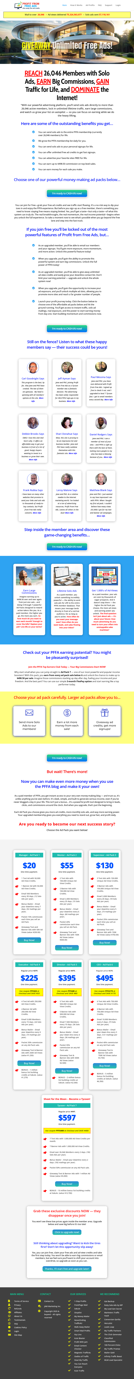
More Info (71, 401)
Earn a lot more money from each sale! (67, 726)
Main (64, 5)
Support (108, 5)
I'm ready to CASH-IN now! (67, 193)
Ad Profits (90, 5)
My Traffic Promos (112, 1349)
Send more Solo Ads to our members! (29, 726)
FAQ (100, 5)
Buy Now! (29, 940)
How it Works (76, 5)
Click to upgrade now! (67, 1232)
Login (118, 5)
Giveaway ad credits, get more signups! (104, 726)
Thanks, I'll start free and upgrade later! (67, 1268)
